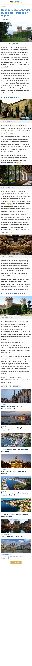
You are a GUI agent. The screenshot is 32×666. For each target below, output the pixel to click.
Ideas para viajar (6, 534)
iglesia (9, 203)
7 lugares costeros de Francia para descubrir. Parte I (14, 516)
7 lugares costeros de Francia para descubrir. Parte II (14, 494)
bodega (9, 232)
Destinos (3, 6)
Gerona (12, 130)
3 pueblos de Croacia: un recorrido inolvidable (14, 451)
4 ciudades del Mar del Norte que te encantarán (14, 557)
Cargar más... (16, 562)
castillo (18, 162)
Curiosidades (5, 448)
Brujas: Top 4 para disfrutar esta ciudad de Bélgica (13, 407)
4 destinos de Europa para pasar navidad (13, 472)
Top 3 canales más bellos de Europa (14, 536)
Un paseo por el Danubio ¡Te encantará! (12, 429)
